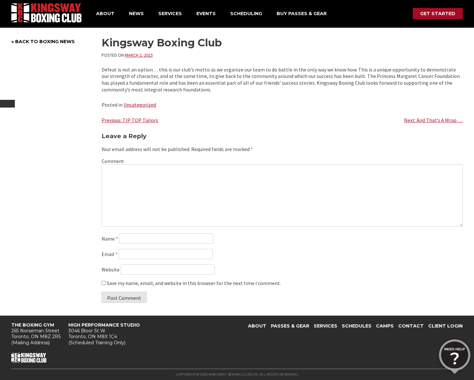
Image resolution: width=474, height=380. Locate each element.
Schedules (356, 326)
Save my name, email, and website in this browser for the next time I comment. (194, 283)
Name (110, 238)
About (105, 13)
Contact (411, 326)
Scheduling (246, 13)
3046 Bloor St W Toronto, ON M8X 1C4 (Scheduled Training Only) (104, 334)
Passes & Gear (290, 326)
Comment (113, 161)
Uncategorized (139, 104)
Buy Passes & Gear (302, 13)
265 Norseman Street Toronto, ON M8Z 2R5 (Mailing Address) (36, 334)
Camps (385, 326)
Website (111, 269)
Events (206, 13)
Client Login (445, 326)
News (136, 13)
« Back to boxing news (43, 41)
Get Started (437, 13)
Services (170, 13)
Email (110, 254)
